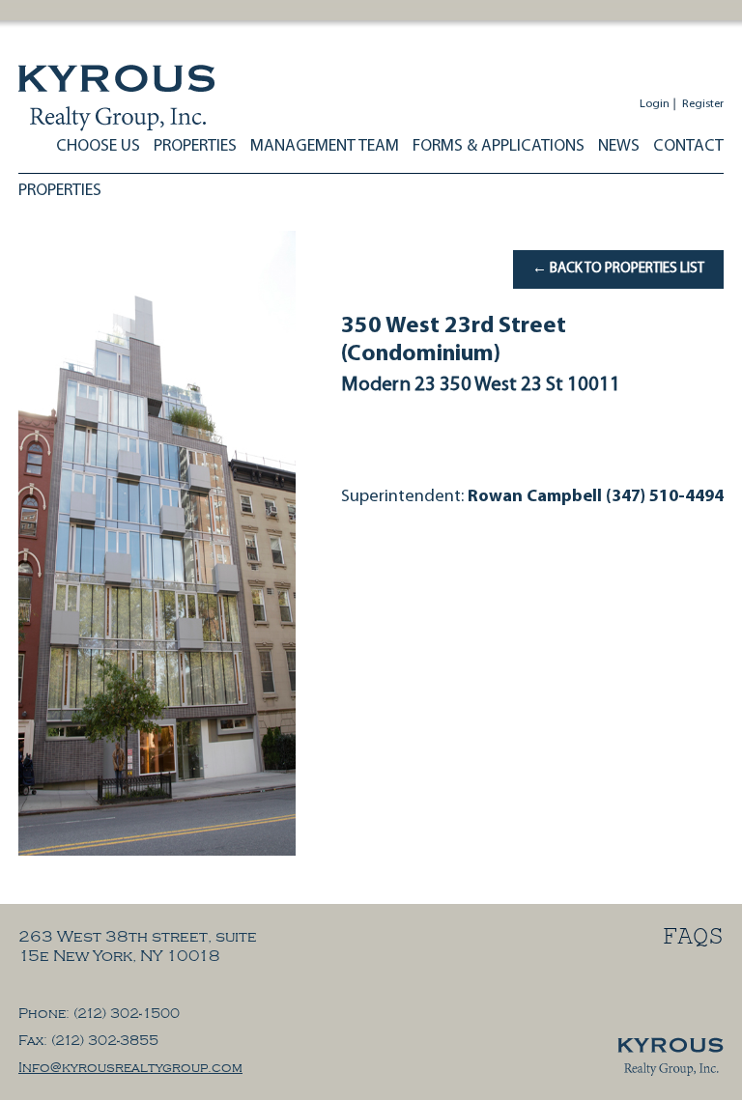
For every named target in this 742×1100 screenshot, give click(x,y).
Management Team (324, 146)
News (619, 146)
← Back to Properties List (618, 269)
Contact (688, 146)
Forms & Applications (499, 146)
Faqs (693, 939)
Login (655, 104)
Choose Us (98, 146)
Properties (195, 146)
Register (703, 104)
